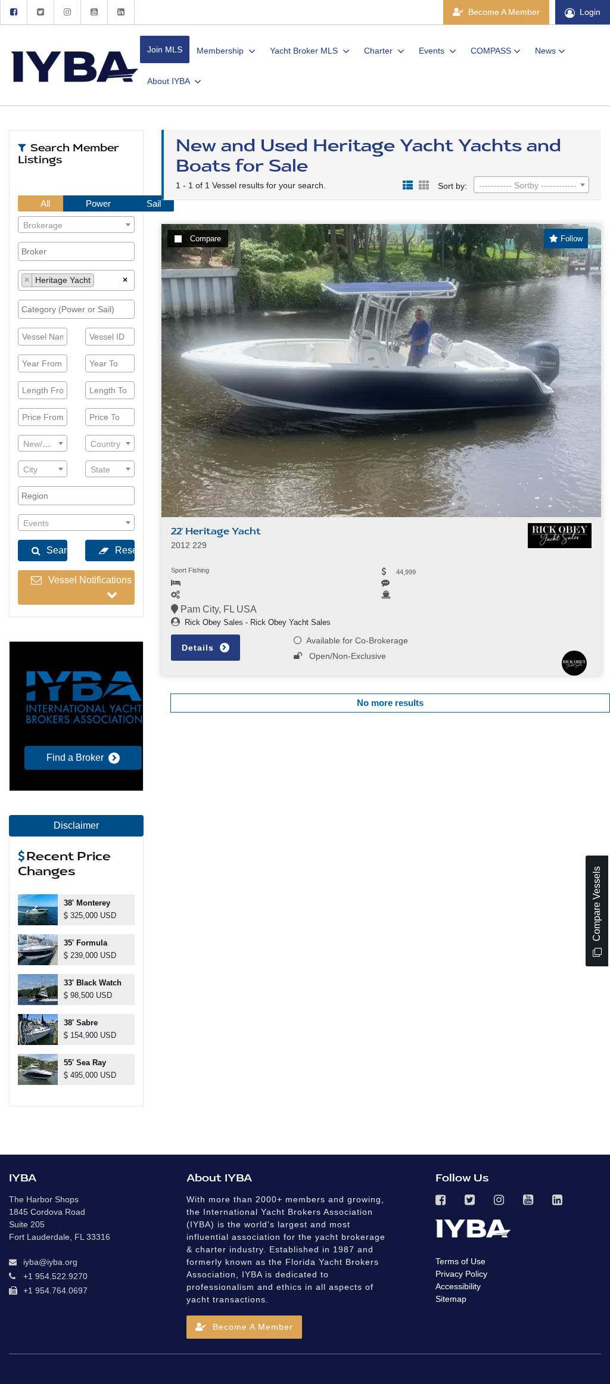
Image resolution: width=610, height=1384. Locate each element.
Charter (379, 50)
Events (433, 50)
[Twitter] (40, 12)
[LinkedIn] (121, 12)
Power (97, 203)
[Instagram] (67, 12)
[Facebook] (13, 12)
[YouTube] (93, 12)
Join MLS (164, 49)
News (545, 50)
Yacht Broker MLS (305, 50)
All (44, 203)
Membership (221, 50)
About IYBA (169, 81)
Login (590, 12)
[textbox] (76, 225)
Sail (152, 203)
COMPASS (491, 50)
